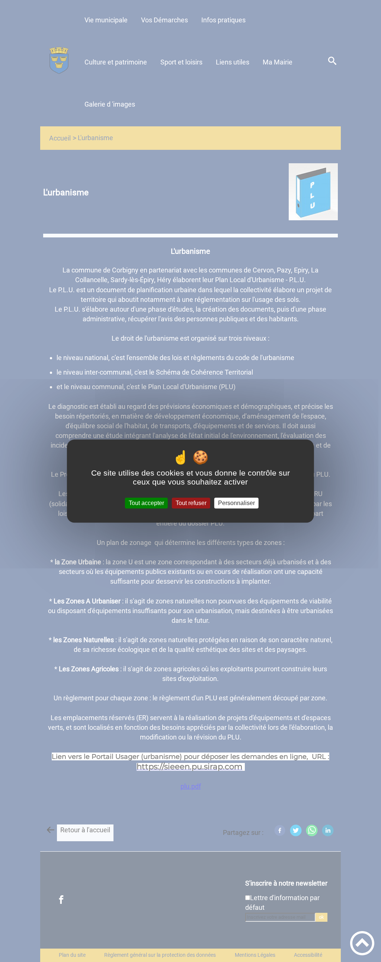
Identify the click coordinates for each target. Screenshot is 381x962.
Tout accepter (146, 503)
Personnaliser (236, 503)
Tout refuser (191, 503)
